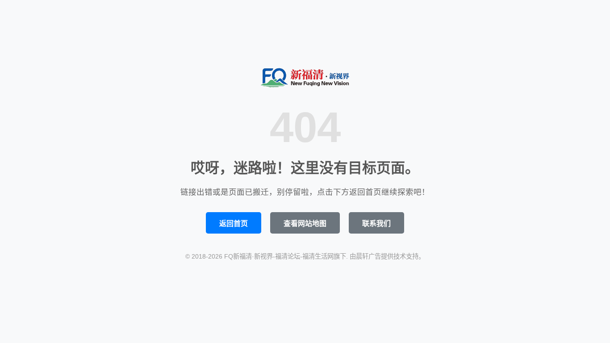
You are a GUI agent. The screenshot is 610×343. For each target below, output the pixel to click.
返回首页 (233, 223)
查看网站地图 (305, 223)
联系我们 (376, 223)
